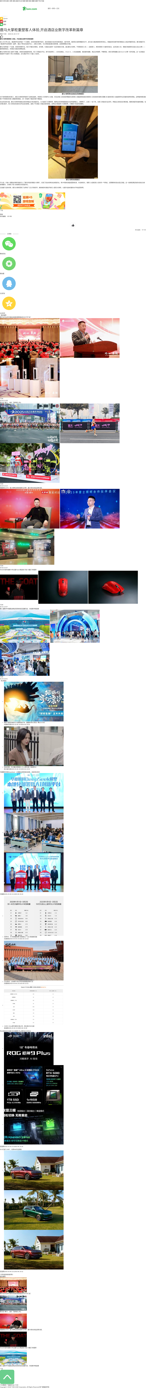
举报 (1, 214)
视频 (26, 1)
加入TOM (15, 1385)
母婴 (23, 1)
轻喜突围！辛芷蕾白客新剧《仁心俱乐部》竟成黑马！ (20, 767)
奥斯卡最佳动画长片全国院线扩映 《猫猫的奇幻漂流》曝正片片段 (24, 722)
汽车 (39, 1)
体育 (11, 1)
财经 (30, 1)
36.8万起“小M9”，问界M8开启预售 (11, 1149)
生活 (20, 1)
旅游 (17, 1)
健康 (33, 1)
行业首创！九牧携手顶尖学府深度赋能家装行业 (18, 981)
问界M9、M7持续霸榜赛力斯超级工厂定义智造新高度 (20, 937)
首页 (1, 1)
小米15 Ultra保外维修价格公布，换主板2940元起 (19, 1026)
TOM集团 (3, 1385)
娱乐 (7, 1)
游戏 (14, 1)
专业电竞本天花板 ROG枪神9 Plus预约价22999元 (15, 1031)
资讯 (4, 1)
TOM (5, 34)
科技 (42, 1)
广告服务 (9, 1385)
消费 (36, 1)
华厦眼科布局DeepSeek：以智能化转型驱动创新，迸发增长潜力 (20, 772)
